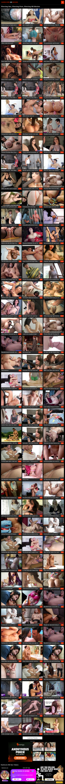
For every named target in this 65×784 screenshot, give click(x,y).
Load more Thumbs (32, 738)
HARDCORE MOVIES (9, 2)
